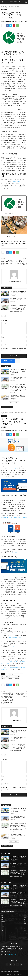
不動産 (24, 241)
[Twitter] (10, 25)
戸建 (9, 243)
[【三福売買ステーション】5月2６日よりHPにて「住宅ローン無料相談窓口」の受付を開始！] (5, 293)
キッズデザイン (12, 241)
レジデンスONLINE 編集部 (9, 21)
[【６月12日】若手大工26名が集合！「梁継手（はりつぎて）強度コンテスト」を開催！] (5, 397)
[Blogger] (7, 964)
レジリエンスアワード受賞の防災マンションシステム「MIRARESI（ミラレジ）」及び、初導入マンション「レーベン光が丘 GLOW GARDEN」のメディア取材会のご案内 (18, 308)
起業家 (3, 245)
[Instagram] (17, 964)
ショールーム (18, 241)
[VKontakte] (21, 964)
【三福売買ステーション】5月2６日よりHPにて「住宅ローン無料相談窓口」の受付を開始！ (18, 293)
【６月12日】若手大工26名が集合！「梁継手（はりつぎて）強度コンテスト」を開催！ (18, 397)
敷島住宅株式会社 (19, 243)
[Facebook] (7, 25)
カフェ (7, 241)
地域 (6, 243)
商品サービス (7, 6)
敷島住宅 (12, 243)
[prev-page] (2, 316)
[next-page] (5, 316)
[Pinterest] (14, 25)
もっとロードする (13, 402)
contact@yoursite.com (12, 954)
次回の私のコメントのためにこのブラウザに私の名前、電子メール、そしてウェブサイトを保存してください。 (14, 350)
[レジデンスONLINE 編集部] (2, 21)
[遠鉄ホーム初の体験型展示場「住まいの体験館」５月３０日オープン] (5, 300)
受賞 (3, 243)
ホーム (2, 6)
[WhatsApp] (17, 25)
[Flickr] (14, 964)
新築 (24, 243)
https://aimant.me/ (15, 181)
